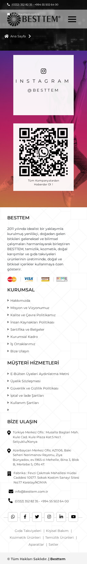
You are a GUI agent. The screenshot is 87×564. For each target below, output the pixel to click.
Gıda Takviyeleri (28, 531)
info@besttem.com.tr (31, 491)
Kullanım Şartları (24, 403)
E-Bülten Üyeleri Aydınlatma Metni (39, 374)
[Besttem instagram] (49, 517)
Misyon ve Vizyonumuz (29, 308)
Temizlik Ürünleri (59, 537)
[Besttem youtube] (73, 517)
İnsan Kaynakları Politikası (32, 322)
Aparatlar (36, 544)
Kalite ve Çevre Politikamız (33, 315)
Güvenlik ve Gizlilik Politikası (34, 388)
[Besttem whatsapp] (13, 517)
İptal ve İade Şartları (27, 395)
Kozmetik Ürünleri (25, 537)
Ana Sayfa (18, 36)
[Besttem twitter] (37, 517)
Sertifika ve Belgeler (27, 329)
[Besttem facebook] (25, 517)
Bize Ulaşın (19, 351)
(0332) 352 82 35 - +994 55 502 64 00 (35, 4)
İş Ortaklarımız (22, 344)
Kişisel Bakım (57, 531)
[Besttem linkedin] (61, 517)
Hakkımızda (20, 300)
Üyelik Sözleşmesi (25, 381)
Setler (53, 544)
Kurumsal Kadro (24, 337)
